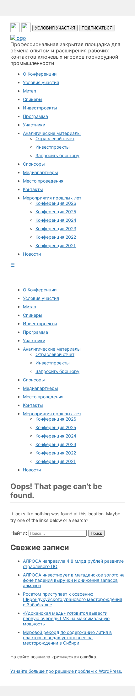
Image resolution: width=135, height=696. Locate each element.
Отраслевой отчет (54, 138)
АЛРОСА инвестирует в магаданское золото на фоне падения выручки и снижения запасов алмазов (74, 580)
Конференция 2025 (55, 211)
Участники (34, 124)
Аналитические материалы (52, 133)
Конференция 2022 (55, 237)
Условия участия (41, 82)
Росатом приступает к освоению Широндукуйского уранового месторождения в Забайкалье (72, 599)
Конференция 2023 (55, 228)
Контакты (33, 189)
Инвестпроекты (40, 107)
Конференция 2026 (55, 203)
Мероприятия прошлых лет (52, 197)
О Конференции (40, 74)
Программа (35, 116)
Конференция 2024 (55, 220)
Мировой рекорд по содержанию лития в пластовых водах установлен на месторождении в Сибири (67, 638)
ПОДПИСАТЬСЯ (97, 28)
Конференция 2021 (55, 245)
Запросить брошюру (57, 155)
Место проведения (43, 180)
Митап (29, 90)
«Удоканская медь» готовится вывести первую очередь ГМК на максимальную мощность (66, 618)
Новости (32, 254)
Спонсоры (34, 164)
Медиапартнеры (40, 172)
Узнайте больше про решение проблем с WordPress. (66, 671)
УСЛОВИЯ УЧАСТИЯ (55, 28)
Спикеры (32, 99)
